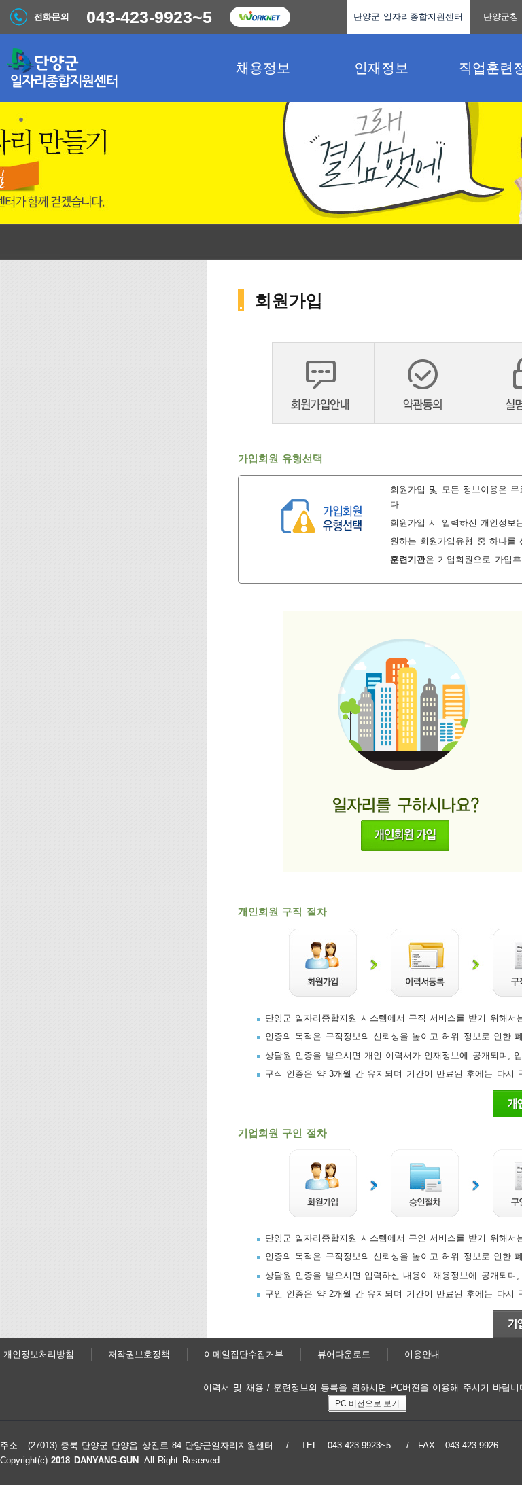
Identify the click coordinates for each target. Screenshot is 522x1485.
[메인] (102, 68)
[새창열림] (259, 17)
